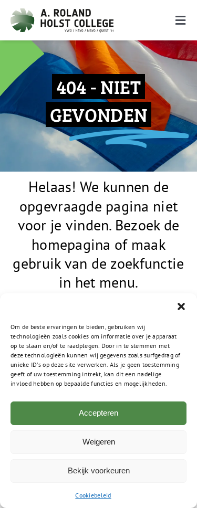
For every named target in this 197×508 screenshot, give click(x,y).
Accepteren (98, 412)
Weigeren (98, 441)
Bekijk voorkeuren (99, 470)
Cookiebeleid (93, 495)
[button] (181, 306)
